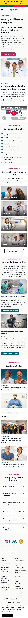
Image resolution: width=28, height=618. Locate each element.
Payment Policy (5, 589)
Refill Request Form (20, 567)
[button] (2, 10)
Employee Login (20, 598)
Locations (17, 565)
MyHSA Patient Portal (9, 598)
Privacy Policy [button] (6, 611)
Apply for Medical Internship (10, 310)
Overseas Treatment (20, 570)
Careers (17, 581)
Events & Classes (19, 583)
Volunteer (18, 586)
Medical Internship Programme (13, 296)
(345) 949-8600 (20, 6)
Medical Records (5, 587)
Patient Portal (8, 6)
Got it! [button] (7, 615)
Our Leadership (5, 567)
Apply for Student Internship (10, 353)
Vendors (18, 602)
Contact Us (14, 553)
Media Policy (11, 602)
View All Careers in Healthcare (14, 251)
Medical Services (19, 563)
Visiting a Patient (6, 585)
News (16, 579)
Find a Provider (19, 560)
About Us (3, 560)
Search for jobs (9, 54)
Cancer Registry (19, 588)
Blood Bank (18, 572)
